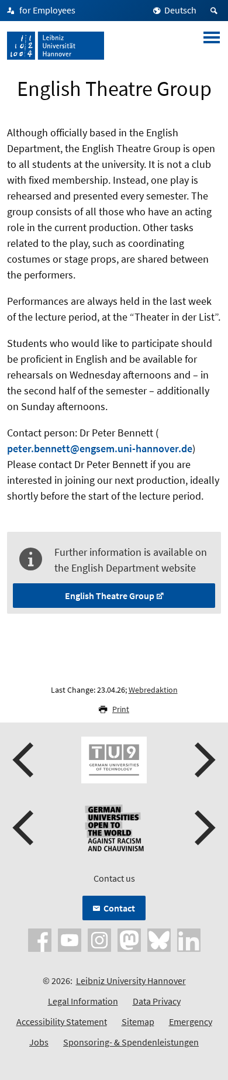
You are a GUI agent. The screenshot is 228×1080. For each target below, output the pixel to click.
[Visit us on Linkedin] (189, 939)
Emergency (190, 1021)
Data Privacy (157, 1001)
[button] (24, 760)
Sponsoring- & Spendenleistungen (131, 1042)
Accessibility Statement (61, 1021)
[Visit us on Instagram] (99, 939)
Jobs (39, 1042)
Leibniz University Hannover (131, 980)
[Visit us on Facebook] (39, 939)
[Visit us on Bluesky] (159, 939)
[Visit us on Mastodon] (129, 939)
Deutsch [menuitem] (180, 10)
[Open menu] (211, 46)
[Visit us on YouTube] (69, 939)
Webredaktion (153, 690)
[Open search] (215, 10)
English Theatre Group (109, 595)
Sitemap (138, 1021)
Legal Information (83, 1001)
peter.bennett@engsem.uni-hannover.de (99, 448)
